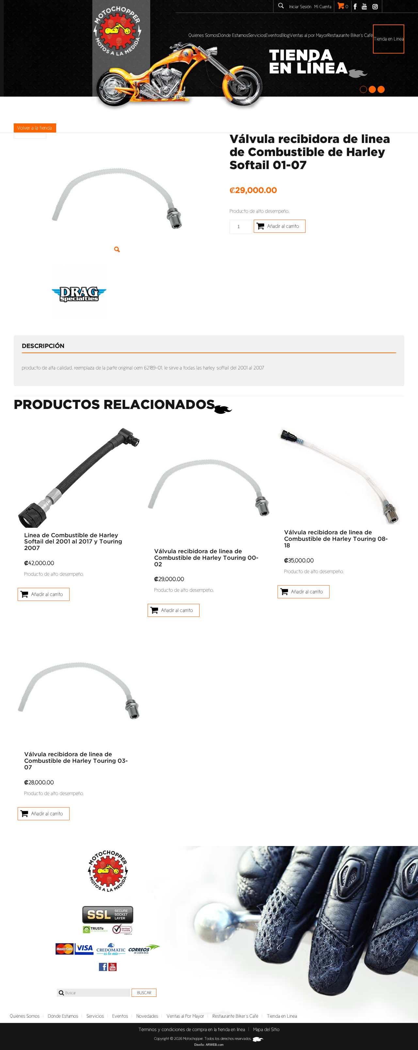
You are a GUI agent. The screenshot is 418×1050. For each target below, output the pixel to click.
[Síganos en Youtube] (112, 967)
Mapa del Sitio (266, 1029)
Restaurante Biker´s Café (235, 1016)
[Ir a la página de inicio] (108, 871)
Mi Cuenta (322, 6)
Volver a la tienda (34, 128)
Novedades (147, 1016)
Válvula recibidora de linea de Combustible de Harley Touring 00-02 (206, 558)
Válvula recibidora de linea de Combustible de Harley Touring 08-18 (336, 539)
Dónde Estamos (63, 1016)
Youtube (364, 6)
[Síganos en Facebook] (103, 967)
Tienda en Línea (282, 1016)
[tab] (48, 346)
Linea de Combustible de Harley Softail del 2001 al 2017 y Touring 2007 (73, 542)
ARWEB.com (215, 1044)
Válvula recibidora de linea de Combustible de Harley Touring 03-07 (76, 761)
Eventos (120, 1016)
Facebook (355, 6)
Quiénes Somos (25, 1016)
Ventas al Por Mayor (185, 1016)
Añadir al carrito (283, 226)
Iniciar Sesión (300, 6)
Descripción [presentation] (43, 346)
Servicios (95, 1016)
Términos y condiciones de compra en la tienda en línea (191, 1029)
